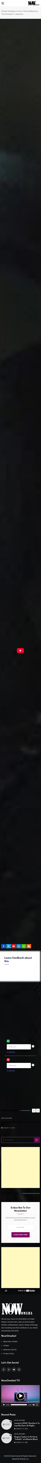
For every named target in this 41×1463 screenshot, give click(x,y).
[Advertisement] (20, 1167)
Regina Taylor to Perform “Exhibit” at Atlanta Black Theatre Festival (26, 1439)
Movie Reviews (6, 1118)
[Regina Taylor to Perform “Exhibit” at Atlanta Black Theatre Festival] (6, 1438)
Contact (6, 1346)
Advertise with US (10, 1350)
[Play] (4, 1405)
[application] (20, 1396)
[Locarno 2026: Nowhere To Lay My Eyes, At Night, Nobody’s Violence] (6, 1424)
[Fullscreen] (37, 1405)
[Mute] (34, 1405)
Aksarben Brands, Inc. (20, 1459)
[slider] (19, 1404)
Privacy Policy (8, 1354)
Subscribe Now (21, 1235)
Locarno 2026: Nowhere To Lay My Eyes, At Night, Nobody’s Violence (27, 1425)
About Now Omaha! (10, 1342)
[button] (34, 1110)
